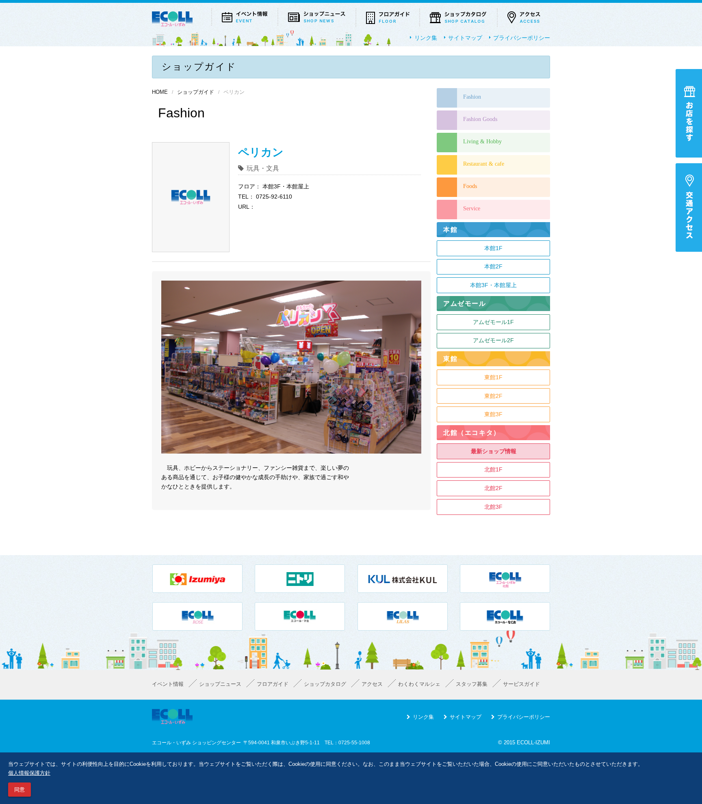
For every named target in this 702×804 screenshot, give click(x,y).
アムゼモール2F (493, 340)
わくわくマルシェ (419, 684)
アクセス (372, 684)
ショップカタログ (325, 684)
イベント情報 (168, 684)
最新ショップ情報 (493, 451)
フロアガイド (272, 684)
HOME (160, 92)
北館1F (493, 469)
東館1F (493, 377)
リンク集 (425, 38)
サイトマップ (465, 38)
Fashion (472, 97)
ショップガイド (195, 92)
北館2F (493, 488)
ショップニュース (220, 684)
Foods (470, 186)
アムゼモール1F (493, 322)
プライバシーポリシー (521, 38)
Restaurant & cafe (483, 164)
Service (471, 208)
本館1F (493, 248)
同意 (19, 790)
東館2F (493, 396)
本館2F (493, 266)
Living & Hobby (482, 141)
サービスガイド (521, 684)
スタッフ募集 (472, 684)
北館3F (493, 507)
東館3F (493, 414)
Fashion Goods (480, 119)
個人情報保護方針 (29, 773)
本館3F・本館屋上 (493, 285)
